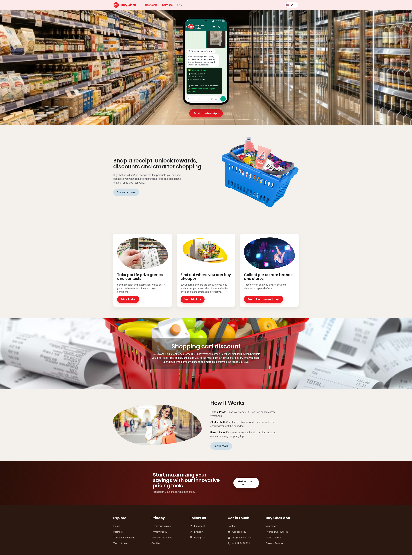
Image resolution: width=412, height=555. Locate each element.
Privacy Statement (161, 537)
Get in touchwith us (246, 483)
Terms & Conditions (124, 537)
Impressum (272, 525)
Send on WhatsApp (206, 113)
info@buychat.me (242, 537)
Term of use (120, 543)
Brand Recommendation (264, 299)
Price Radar (128, 299)
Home (116, 525)
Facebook (199, 525)
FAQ (179, 4)
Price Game (150, 4)
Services (167, 4)
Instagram (199, 537)
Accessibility (239, 531)
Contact (232, 525)
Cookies (156, 543)
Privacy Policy (159, 531)
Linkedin (198, 531)
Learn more (221, 446)
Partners (118, 531)
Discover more (126, 192)
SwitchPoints (192, 299)
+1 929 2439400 (241, 543)
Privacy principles (161, 525)
